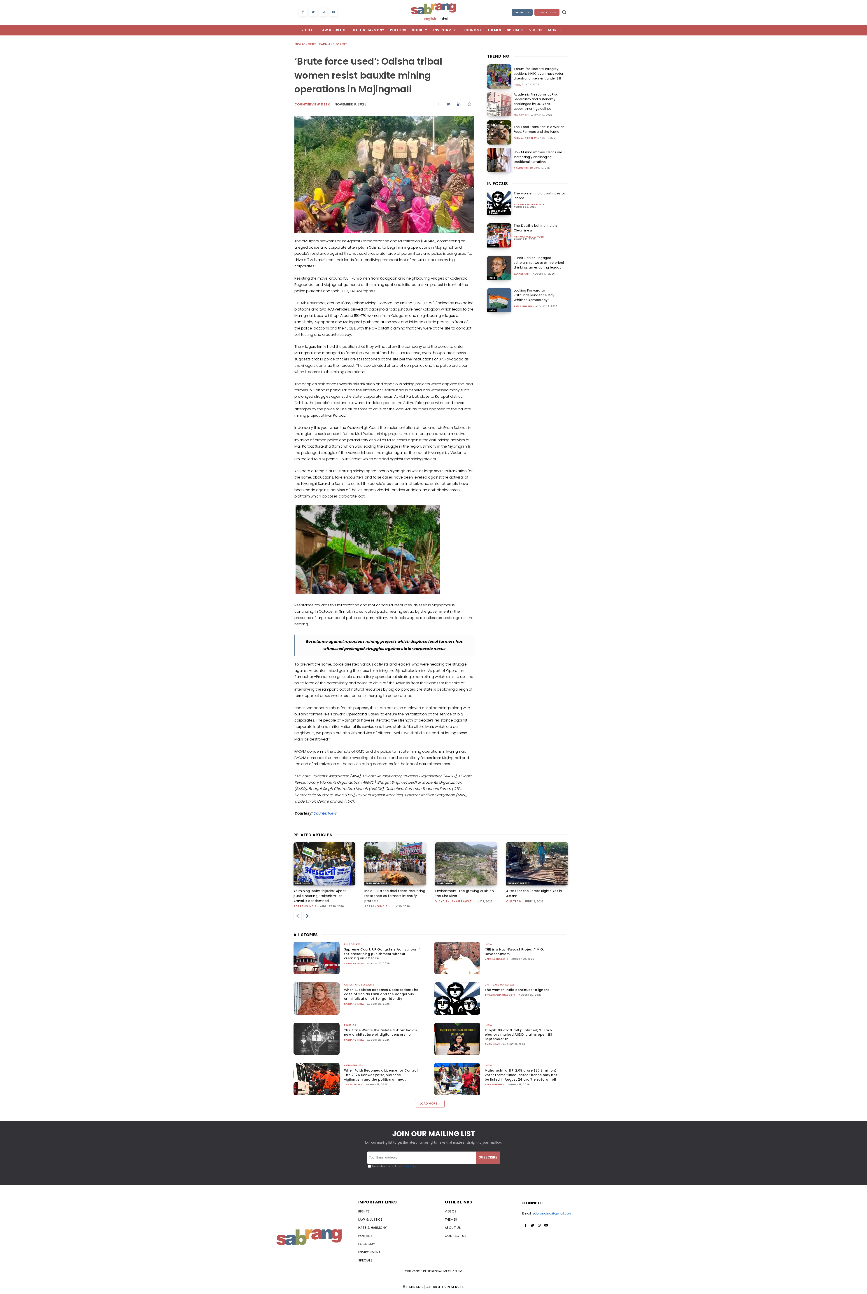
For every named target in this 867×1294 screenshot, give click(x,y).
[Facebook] (303, 12)
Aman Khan (492, 1044)
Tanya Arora (353, 1084)
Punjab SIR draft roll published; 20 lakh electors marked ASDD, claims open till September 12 (518, 1034)
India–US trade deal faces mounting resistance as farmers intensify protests (394, 896)
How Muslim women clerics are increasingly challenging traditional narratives (538, 157)
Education (521, 115)
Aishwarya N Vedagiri (529, 236)
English (430, 18)
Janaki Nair (522, 274)
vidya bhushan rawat (453, 901)
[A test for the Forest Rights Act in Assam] (537, 863)
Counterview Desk (312, 104)
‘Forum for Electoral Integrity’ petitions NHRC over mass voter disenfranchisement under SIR (538, 74)
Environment (305, 44)
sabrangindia (305, 906)
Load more (428, 1103)
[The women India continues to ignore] (499, 203)
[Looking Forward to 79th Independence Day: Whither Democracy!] (499, 300)
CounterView (324, 813)
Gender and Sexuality (359, 984)
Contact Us (547, 12)
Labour (493, 245)
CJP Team (513, 901)
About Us (522, 12)
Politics (350, 1025)
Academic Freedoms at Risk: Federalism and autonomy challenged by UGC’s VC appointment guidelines (536, 101)
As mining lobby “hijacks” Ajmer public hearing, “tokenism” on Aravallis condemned (320, 896)
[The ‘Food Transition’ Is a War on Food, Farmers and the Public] (499, 132)
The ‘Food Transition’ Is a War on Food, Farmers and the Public (539, 129)
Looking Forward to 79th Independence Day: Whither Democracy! (534, 295)
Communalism (523, 168)
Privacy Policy (409, 1166)
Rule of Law (352, 944)
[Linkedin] (458, 104)
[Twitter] (313, 12)
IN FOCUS (497, 183)
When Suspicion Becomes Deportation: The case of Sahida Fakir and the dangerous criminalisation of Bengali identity (381, 994)
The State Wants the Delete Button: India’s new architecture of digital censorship (380, 1032)
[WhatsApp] (323, 12)
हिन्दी (444, 18)
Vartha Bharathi (496, 959)
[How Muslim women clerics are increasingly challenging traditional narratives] (499, 160)
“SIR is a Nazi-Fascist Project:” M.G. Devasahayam (514, 951)
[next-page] (307, 916)
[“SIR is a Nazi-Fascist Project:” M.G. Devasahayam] (457, 958)
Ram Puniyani (523, 306)
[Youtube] (333, 12)
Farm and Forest (333, 44)
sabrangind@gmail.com (552, 1213)
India (517, 85)
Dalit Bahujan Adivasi (498, 212)
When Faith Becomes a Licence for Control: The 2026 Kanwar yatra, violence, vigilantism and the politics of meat (381, 1074)
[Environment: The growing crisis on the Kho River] (466, 863)
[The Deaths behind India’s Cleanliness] (499, 235)
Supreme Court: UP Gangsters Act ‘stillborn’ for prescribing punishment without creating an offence (382, 953)
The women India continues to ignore (517, 990)
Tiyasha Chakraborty (529, 204)
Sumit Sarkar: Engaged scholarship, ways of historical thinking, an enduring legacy (539, 263)
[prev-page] (298, 916)
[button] (564, 12)
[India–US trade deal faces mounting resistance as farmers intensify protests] (395, 863)
